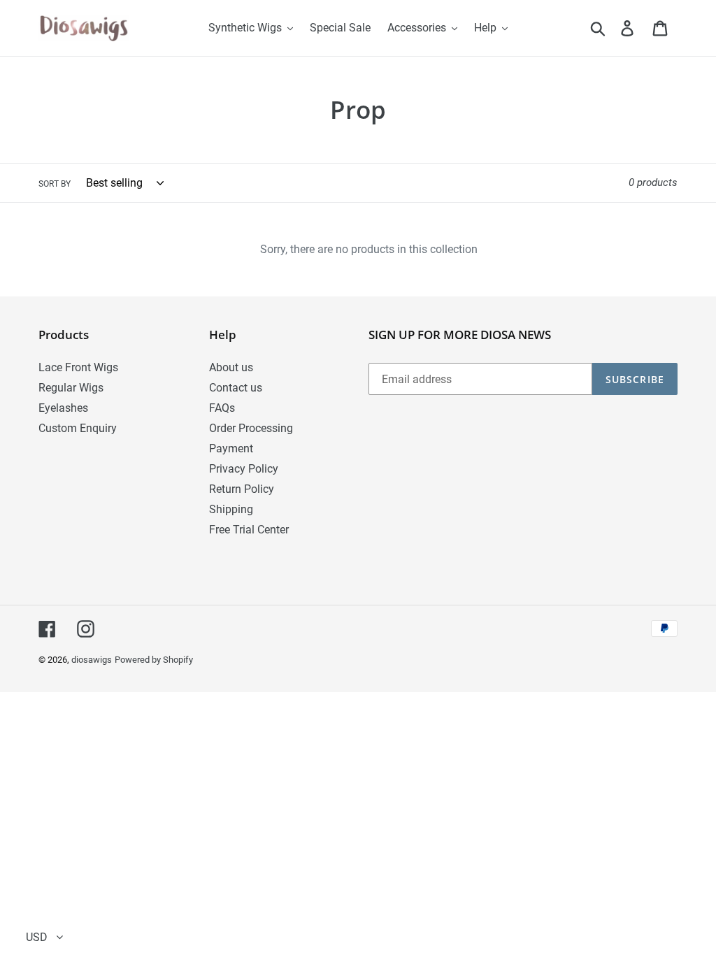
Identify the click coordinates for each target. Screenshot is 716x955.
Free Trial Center (249, 529)
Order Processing (251, 428)
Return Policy (241, 489)
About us (231, 367)
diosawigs (91, 659)
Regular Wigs (70, 387)
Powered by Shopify (154, 659)
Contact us (235, 387)
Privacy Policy (243, 468)
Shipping (231, 509)
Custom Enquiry (77, 428)
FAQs (222, 408)
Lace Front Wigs (78, 367)
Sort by (54, 184)
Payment (231, 448)
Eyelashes (63, 408)
